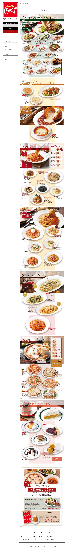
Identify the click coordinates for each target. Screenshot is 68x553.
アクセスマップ (10, 28)
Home (20, 3)
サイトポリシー (54, 546)
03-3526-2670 (10, 25)
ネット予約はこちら (10, 31)
